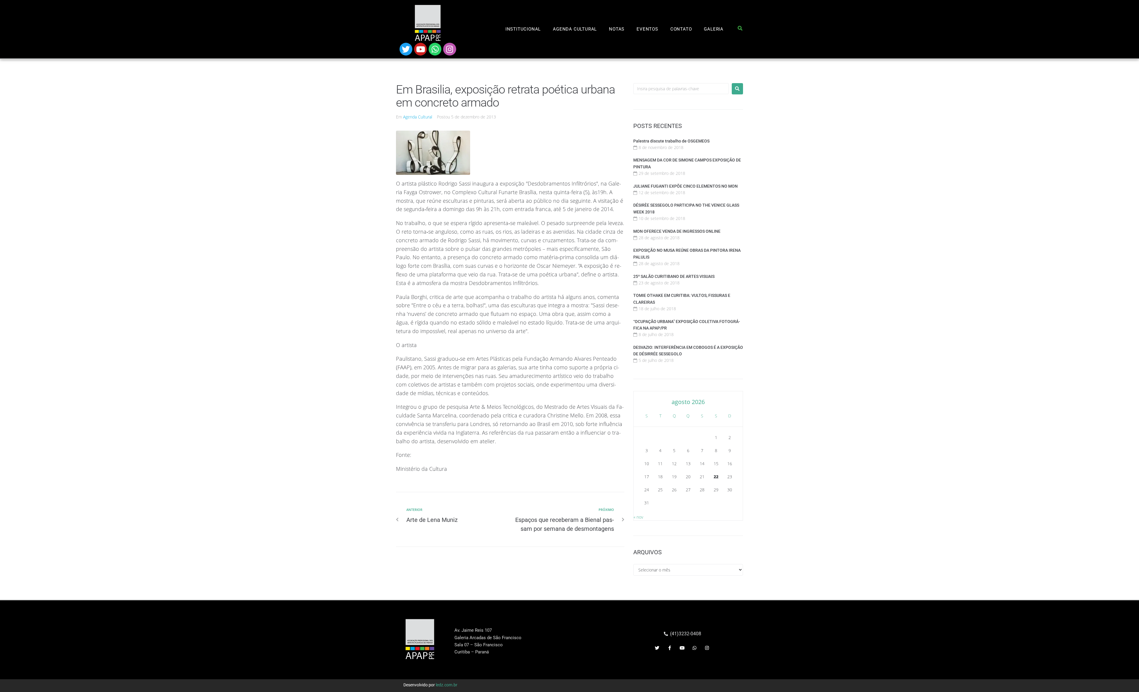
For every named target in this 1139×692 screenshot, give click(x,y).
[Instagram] (449, 49)
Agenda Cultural (417, 117)
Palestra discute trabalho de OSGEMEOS (671, 141)
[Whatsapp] (435, 49)
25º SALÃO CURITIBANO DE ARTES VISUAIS (674, 276)
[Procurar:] (681, 88)
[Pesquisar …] (740, 29)
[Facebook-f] (669, 648)
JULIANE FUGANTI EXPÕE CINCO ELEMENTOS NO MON (685, 186)
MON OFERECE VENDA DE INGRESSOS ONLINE (676, 231)
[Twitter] (406, 49)
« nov (638, 517)
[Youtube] (420, 49)
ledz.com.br (446, 685)
